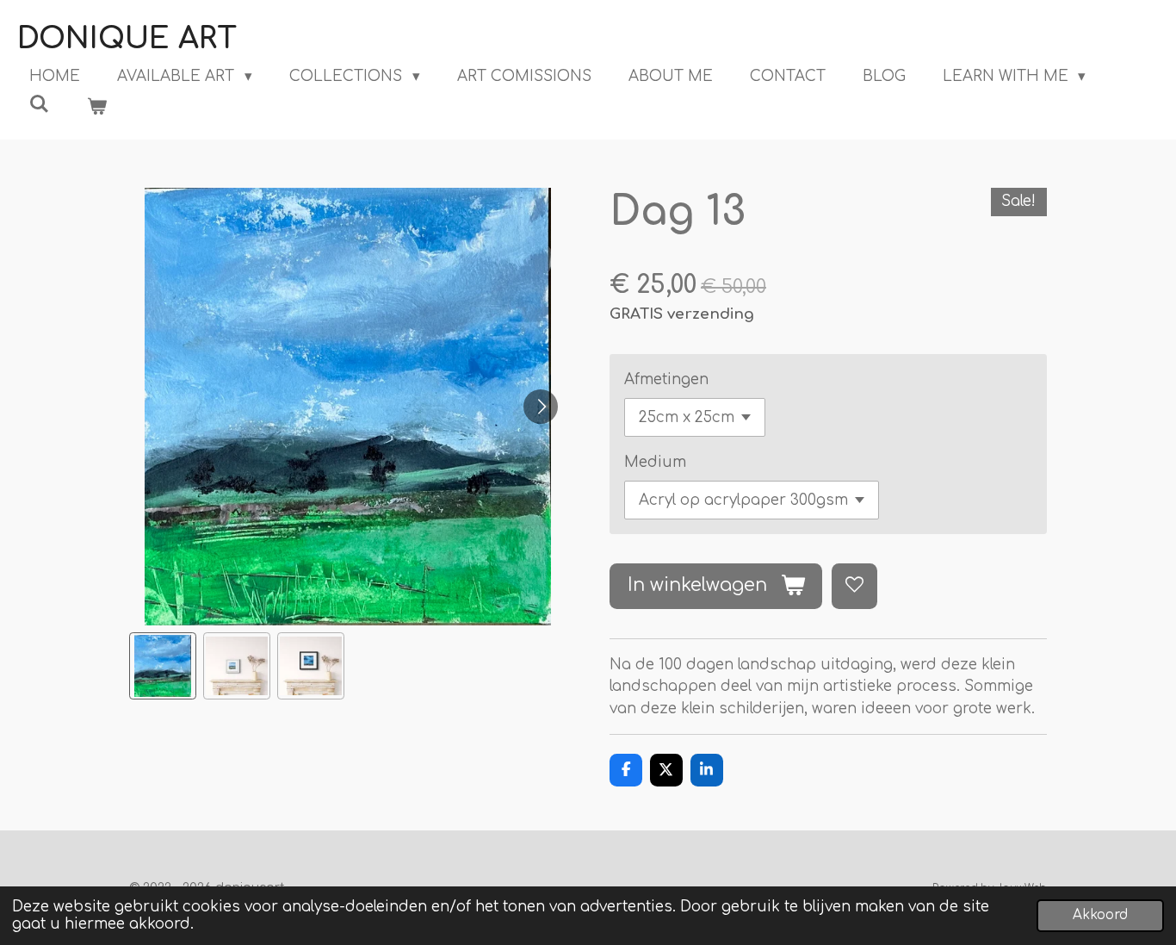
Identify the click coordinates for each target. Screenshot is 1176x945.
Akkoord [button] (1100, 915)
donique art (127, 38)
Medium (655, 462)
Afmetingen (666, 379)
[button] (162, 665)
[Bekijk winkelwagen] (97, 107)
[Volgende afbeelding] (540, 406)
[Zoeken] (39, 104)
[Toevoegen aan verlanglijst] (854, 586)
